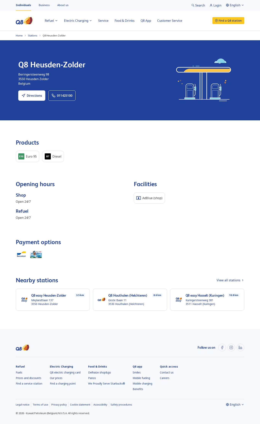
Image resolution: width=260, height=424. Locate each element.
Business (44, 5)
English (235, 5)
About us (63, 5)
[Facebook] (222, 347)
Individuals (23, 5)
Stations (32, 35)
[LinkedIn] (240, 347)
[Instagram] (231, 347)
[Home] (24, 20)
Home (19, 35)
